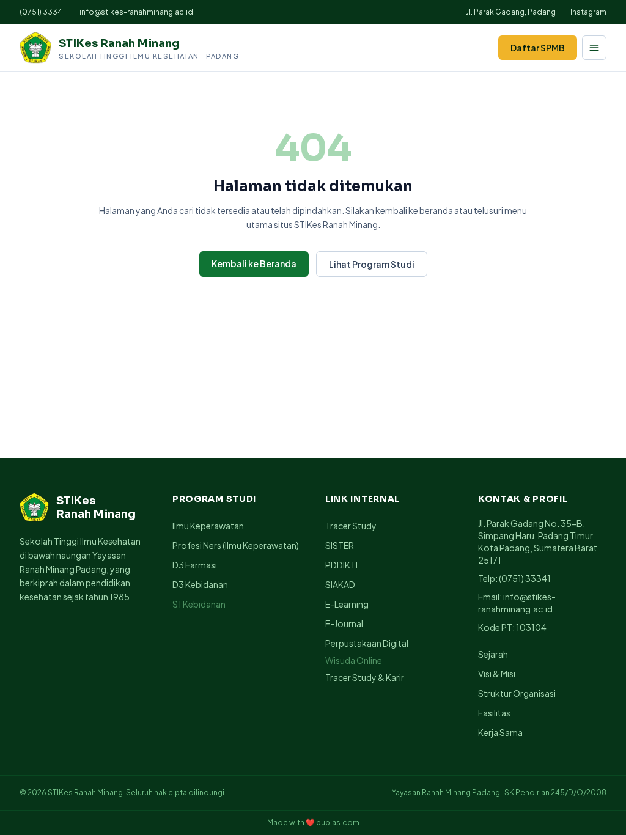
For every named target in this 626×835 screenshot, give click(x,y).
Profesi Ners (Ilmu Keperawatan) (235, 545)
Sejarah (493, 654)
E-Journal (344, 623)
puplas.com (337, 822)
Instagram (588, 12)
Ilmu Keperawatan (208, 525)
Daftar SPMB (537, 47)
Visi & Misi (496, 673)
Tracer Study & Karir (364, 677)
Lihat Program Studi (371, 264)
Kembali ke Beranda (254, 263)
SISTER (339, 545)
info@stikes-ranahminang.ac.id (136, 12)
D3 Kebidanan (200, 584)
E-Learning (347, 603)
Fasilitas (494, 712)
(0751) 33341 (42, 12)
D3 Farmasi (194, 564)
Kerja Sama (500, 732)
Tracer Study (351, 525)
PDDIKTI (341, 564)
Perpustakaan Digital (366, 643)
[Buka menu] (594, 47)
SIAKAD (340, 584)
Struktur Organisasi (517, 693)
